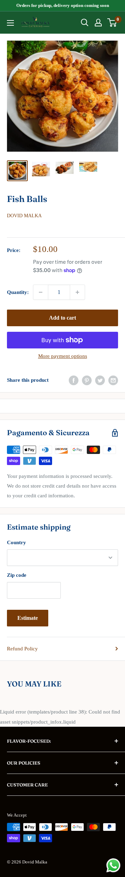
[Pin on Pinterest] (87, 380)
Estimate (27, 618)
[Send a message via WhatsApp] (113, 865)
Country (16, 542)
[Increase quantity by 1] (77, 292)
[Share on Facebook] (73, 380)
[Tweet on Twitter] (100, 380)
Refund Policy (22, 648)
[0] (112, 22)
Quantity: (18, 292)
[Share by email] (113, 380)
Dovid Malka (24, 215)
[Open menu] (10, 23)
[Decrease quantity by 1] (40, 292)
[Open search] (85, 22)
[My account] (98, 22)
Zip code (16, 575)
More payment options (62, 356)
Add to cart (62, 318)
